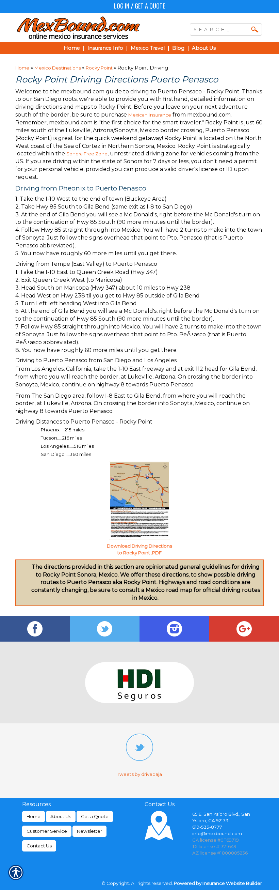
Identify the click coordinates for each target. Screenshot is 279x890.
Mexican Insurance (149, 115)
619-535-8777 (207, 827)
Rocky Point (100, 68)
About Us (60, 816)
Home (22, 68)
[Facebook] (35, 628)
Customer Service (47, 831)
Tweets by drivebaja (139, 774)
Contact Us (39, 845)
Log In (121, 5)
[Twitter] (104, 628)
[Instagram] (174, 628)
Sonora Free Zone (87, 153)
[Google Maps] (244, 628)
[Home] (86, 27)
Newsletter (89, 831)
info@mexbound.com (217, 833)
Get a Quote (150, 5)
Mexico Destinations (58, 68)
